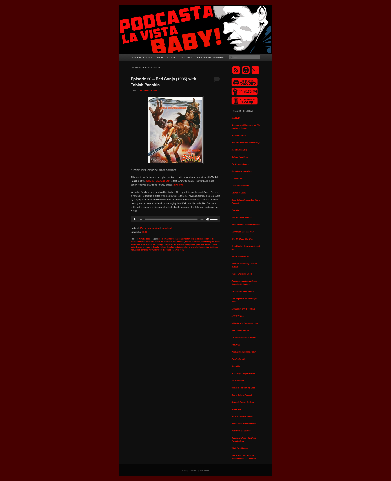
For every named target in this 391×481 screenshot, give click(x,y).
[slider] (214, 219)
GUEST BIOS (186, 57)
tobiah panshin (141, 249)
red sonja (155, 247)
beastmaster (184, 238)
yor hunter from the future (160, 249)
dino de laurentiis (192, 241)
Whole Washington (240, 448)
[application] (175, 219)
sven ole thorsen (198, 247)
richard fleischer (167, 247)
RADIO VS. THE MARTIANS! (210, 57)
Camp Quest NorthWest (242, 171)
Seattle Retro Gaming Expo (243, 387)
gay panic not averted (174, 244)
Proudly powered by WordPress (195, 470)
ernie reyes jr (146, 244)
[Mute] (207, 219)
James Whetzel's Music (242, 273)
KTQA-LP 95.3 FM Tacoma (243, 291)
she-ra (187, 247)
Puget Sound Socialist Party (244, 351)
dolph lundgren (207, 241)
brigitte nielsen (197, 238)
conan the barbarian (145, 241)
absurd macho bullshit (168, 238)
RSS (144, 231)
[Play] (134, 219)
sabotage (179, 247)
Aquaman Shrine (239, 135)
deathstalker (178, 241)
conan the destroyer (163, 241)
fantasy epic (158, 244)
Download (167, 227)
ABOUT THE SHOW (166, 57)
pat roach (200, 244)
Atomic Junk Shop (239, 149)
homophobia (190, 244)
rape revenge (144, 247)
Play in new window (150, 227)
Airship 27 (236, 118)
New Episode (144, 238)
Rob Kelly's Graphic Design (243, 373)
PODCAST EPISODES (142, 57)
